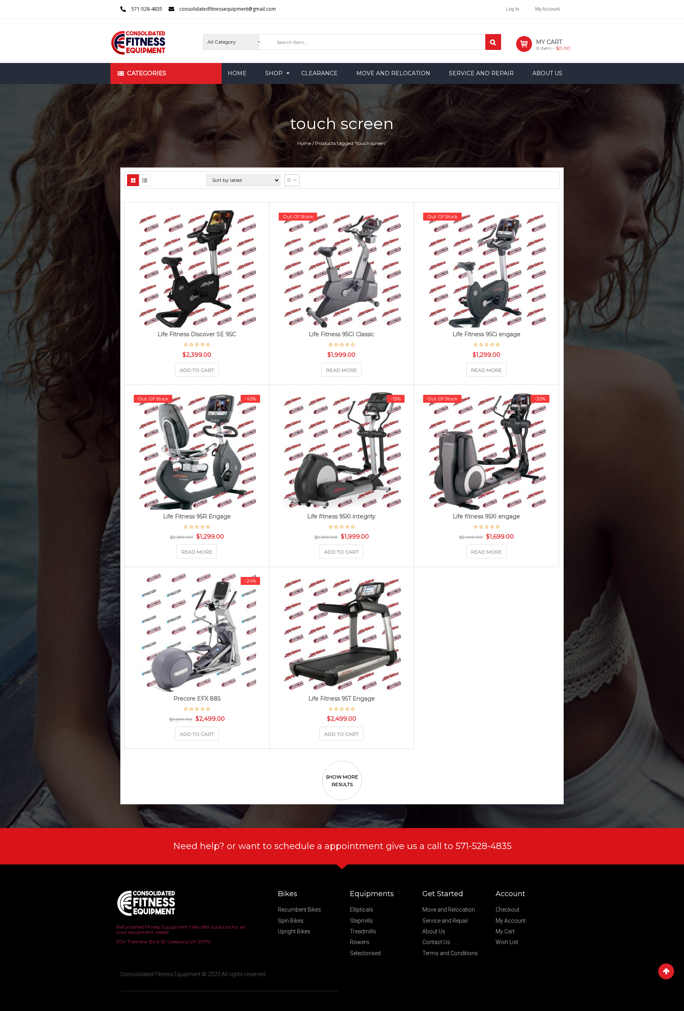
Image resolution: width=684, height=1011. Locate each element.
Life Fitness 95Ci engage (486, 334)
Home (304, 143)
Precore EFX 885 (196, 698)
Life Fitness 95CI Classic (341, 334)
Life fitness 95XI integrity (341, 516)
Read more (341, 370)
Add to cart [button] (197, 370)
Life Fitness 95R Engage (197, 516)
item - (553, 48)
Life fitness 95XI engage (486, 516)
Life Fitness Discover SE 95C (197, 334)
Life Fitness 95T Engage (341, 698)
